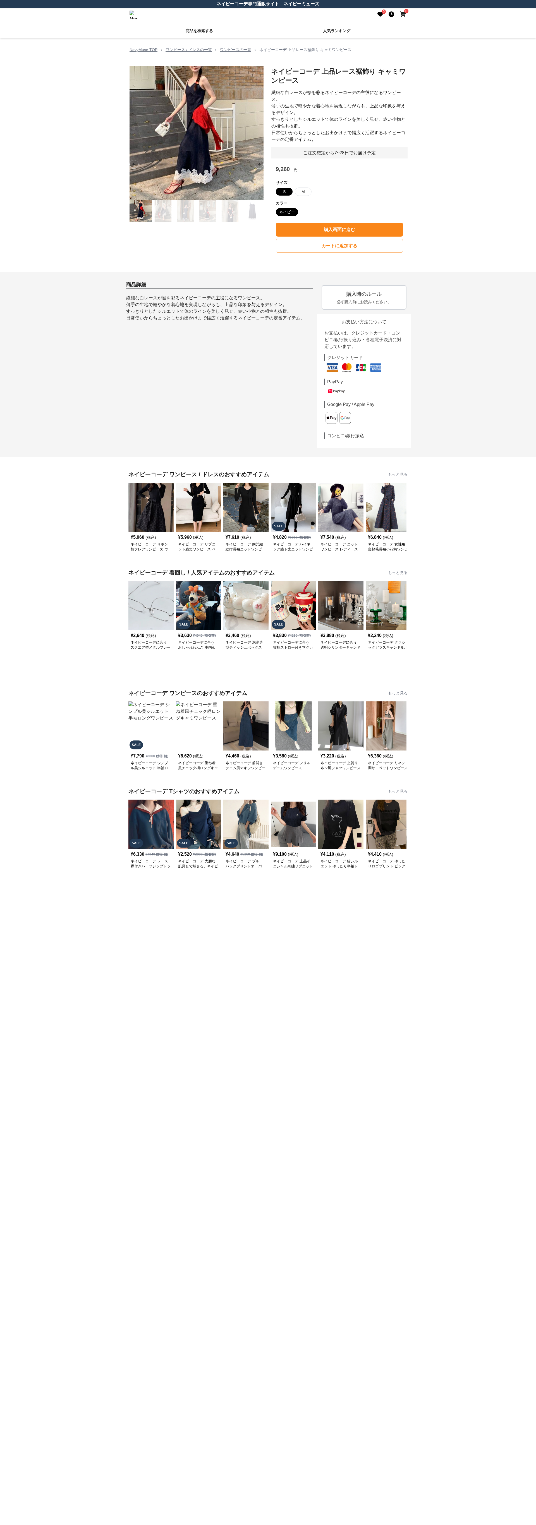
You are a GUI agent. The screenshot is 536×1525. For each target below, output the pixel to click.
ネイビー (287, 212)
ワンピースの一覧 (235, 49)
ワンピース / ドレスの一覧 (189, 49)
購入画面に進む (339, 229)
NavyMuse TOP (143, 49)
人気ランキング (336, 30)
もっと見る (398, 474)
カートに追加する (339, 245)
